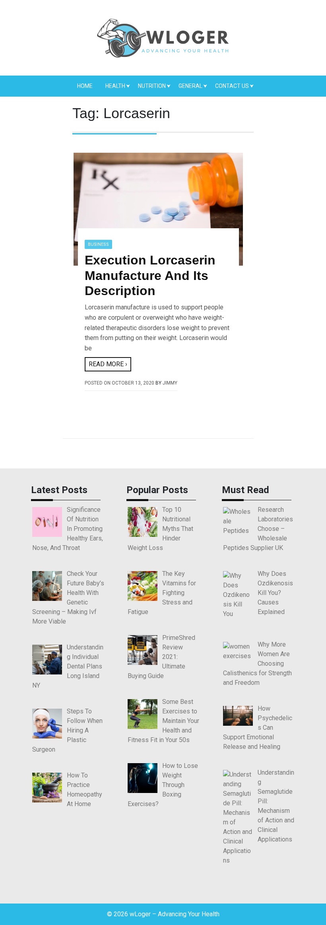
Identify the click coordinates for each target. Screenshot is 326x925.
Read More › (108, 364)
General (190, 86)
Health (115, 86)
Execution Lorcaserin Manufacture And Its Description (150, 275)
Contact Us (232, 86)
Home (85, 86)
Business (98, 244)
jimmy (170, 383)
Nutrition (152, 86)
